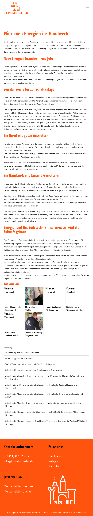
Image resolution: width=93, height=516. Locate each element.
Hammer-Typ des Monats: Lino (18, 358)
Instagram (54, 461)
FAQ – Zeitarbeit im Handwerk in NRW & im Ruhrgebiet (30, 364)
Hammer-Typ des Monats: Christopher (22, 352)
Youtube (53, 466)
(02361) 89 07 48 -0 (17, 456)
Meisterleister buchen (18, 491)
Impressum (67, 512)
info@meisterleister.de (19, 461)
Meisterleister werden (18, 486)
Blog (46, 512)
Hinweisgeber (80, 512)
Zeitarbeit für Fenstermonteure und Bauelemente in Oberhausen (33, 370)
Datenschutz (55, 512)
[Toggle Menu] (87, 8)
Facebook (54, 456)
